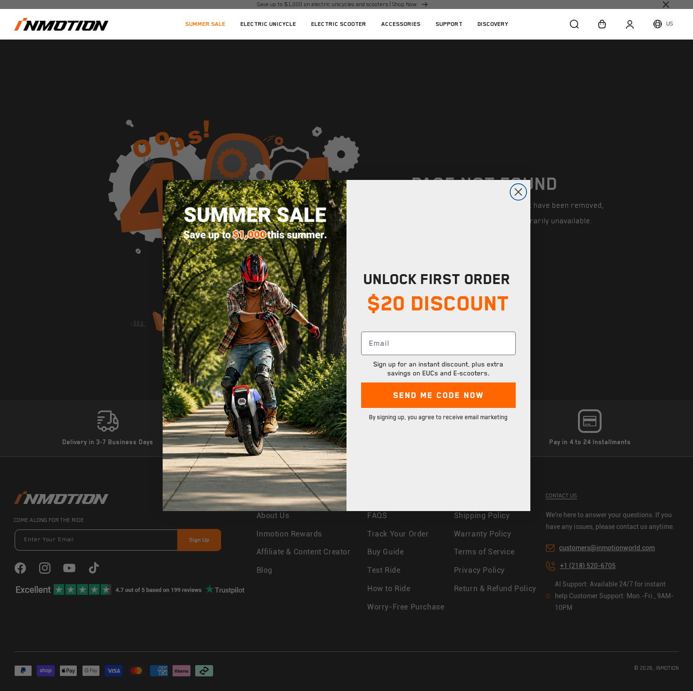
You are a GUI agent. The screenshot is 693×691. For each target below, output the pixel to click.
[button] (268, 24)
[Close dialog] (518, 192)
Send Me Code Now (438, 395)
